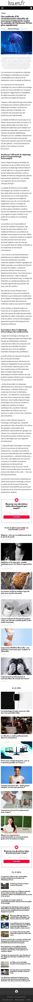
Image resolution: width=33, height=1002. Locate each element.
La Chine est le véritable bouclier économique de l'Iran (20, 963)
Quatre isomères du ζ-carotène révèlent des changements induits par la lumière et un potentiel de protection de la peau (16, 941)
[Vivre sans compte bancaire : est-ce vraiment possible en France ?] (16, 750)
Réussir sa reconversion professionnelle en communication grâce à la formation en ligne (14, 837)
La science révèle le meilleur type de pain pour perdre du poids (15, 592)
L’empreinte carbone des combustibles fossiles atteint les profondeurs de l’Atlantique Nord (14, 878)
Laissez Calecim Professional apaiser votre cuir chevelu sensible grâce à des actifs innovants (16, 620)
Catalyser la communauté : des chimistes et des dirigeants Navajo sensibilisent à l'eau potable (15, 957)
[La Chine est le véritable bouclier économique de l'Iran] (5, 964)
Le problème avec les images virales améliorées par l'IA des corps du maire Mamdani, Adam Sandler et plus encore (20, 926)
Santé (22, 530)
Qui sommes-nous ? (7, 999)
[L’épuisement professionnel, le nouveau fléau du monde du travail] (16, 666)
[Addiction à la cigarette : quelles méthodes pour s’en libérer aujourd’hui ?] (16, 551)
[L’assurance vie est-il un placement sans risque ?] (16, 800)
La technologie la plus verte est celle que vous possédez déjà (15, 712)
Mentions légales (19, 999)
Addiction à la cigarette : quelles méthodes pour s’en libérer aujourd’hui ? (16, 564)
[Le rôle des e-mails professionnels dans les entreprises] (16, 725)
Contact (28, 999)
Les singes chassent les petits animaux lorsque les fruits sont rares (20, 933)
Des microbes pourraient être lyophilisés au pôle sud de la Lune (20, 971)
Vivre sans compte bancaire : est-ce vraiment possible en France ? (15, 761)
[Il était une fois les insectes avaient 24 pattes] (5, 886)
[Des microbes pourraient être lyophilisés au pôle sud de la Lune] (5, 972)
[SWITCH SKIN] (31, 8)
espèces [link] (12, 304)
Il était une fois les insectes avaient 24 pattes (19, 884)
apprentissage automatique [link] (22, 102)
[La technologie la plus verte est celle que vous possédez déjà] (16, 700)
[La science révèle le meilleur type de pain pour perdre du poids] (16, 581)
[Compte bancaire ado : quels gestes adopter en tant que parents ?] (16, 775)
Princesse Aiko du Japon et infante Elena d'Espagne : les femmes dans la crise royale (20, 917)
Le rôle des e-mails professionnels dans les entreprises (14, 737)
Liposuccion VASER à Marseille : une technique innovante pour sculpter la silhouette (15, 649)
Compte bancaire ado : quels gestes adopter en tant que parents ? (15, 786)
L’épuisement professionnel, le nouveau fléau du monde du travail (15, 678)
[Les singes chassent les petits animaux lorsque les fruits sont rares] (5, 934)
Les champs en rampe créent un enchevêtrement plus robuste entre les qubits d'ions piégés (16, 901)
